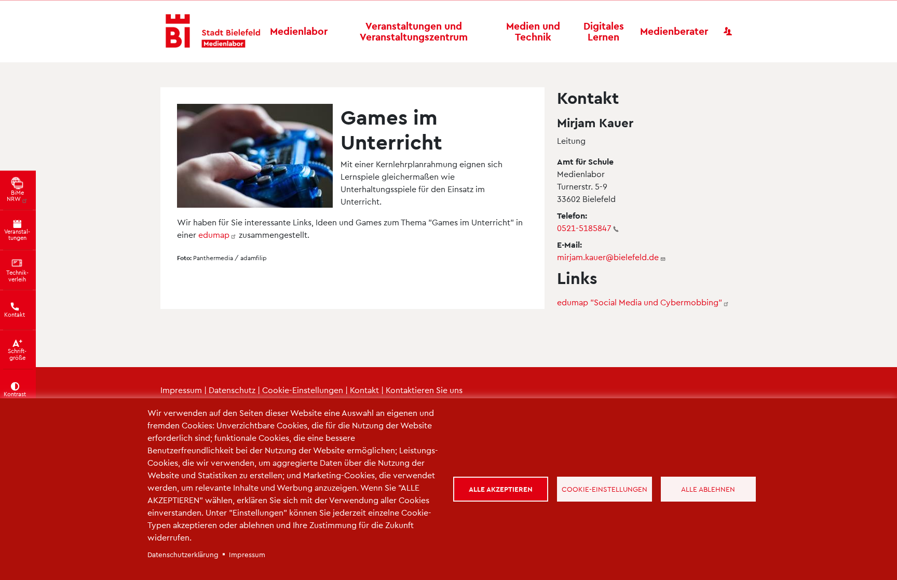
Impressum (181, 390)
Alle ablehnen (708, 488)
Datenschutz (232, 390)
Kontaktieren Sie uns (424, 390)
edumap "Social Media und (639, 302)
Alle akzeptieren (501, 488)
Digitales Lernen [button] (603, 31)
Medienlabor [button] (299, 30)
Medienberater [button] (674, 30)
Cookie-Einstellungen (302, 390)
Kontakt (364, 390)
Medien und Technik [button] (533, 31)
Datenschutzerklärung (183, 554)
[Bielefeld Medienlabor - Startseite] (213, 31)
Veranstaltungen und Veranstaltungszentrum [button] (414, 31)
